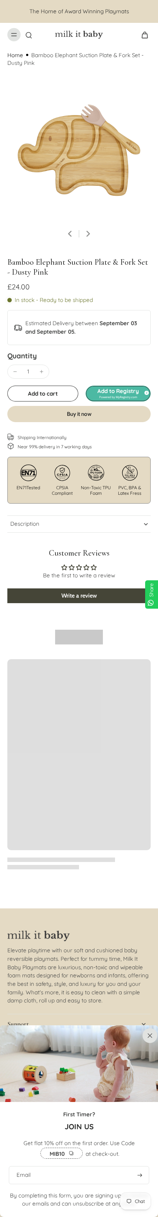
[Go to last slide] (69, 233)
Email (23, 1174)
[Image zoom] (79, 150)
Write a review (79, 595)
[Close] (148, 1035)
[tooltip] (145, 391)
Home (15, 55)
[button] (42, 393)
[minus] (15, 372)
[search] (29, 34)
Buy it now (79, 413)
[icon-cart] (142, 34)
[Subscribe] (139, 1175)
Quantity (22, 355)
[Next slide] (88, 233)
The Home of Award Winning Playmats (79, 11)
